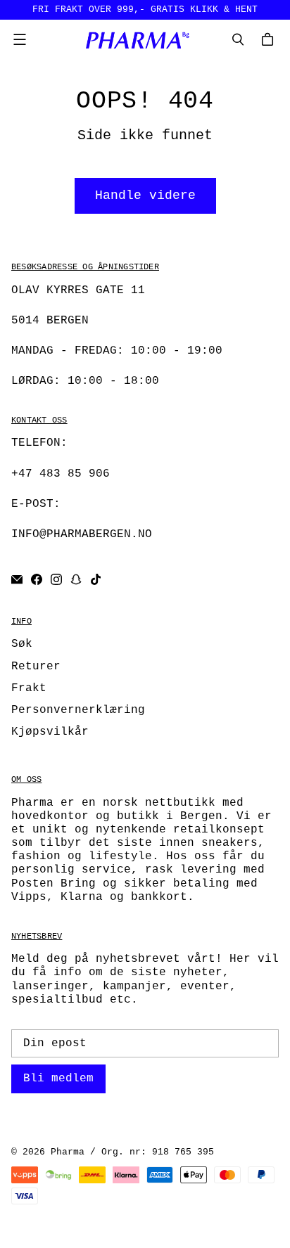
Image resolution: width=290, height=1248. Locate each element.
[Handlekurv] (269, 39)
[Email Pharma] (17, 579)
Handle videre (145, 195)
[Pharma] (141, 40)
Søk (21, 644)
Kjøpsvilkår (50, 732)
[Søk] (237, 39)
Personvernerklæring (78, 710)
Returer (36, 666)
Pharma (67, 1152)
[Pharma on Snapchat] (76, 579)
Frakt (28, 688)
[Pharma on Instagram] (56, 579)
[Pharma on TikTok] (96, 579)
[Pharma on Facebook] (36, 579)
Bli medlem (58, 1078)
